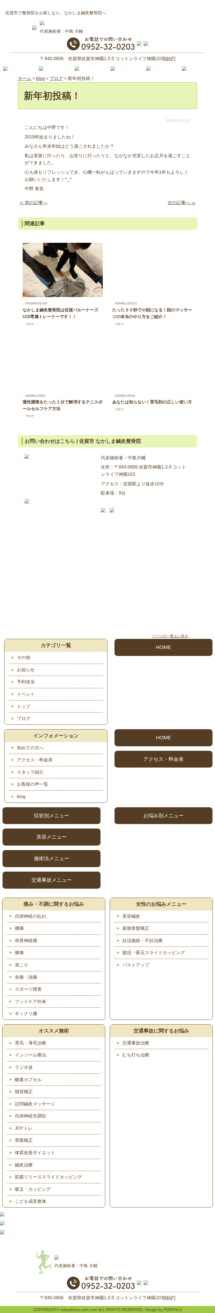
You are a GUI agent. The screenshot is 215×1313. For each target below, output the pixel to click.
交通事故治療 (135, 1043)
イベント (26, 694)
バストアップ (135, 965)
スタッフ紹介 (30, 772)
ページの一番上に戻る (170, 636)
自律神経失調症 (30, 1116)
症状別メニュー (51, 815)
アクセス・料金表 (35, 759)
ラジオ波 (24, 1067)
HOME (163, 647)
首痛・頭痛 (26, 977)
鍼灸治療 (24, 1165)
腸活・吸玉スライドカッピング (153, 952)
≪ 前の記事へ (33, 202)
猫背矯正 (24, 1091)
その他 (23, 657)
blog (21, 796)
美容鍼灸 (131, 916)
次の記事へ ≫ (182, 202)
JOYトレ (23, 1128)
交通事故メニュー (51, 880)
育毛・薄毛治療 (30, 1043)
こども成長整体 (30, 1201)
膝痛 (19, 952)
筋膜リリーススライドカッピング (48, 1177)
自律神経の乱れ (30, 916)
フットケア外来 (30, 1001)
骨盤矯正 (24, 1140)
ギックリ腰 (26, 1013)
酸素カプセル (28, 1079)
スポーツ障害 (28, 989)
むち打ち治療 (135, 1055)
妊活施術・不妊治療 (142, 940)
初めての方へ (30, 747)
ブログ (29, 324)
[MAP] (169, 58)
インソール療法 (30, 1055)
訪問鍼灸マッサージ (35, 1104)
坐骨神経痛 (26, 940)
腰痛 (19, 928)
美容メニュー (51, 837)
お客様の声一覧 (32, 784)
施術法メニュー (51, 858)
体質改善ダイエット (35, 1152)
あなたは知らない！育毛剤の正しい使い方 (152, 401)
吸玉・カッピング (33, 1189)
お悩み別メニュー (163, 815)
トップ (23, 706)
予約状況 (26, 681)
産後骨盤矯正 (135, 928)
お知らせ (26, 669)
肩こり (21, 965)
